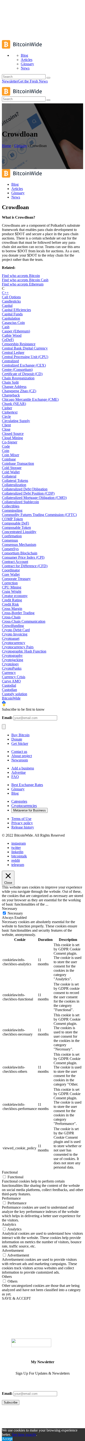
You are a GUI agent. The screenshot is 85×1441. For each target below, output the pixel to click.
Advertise (18, 772)
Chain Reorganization (18, 378)
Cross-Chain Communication (23, 621)
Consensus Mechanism (19, 545)
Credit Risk (10, 604)
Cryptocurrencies (24, 806)
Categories (19, 801)
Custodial (9, 685)
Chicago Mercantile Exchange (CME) (30, 399)
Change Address (14, 387)
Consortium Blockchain (19, 553)
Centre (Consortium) (17, 370)
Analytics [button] (9, 1224)
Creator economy (15, 596)
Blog (15, 793)
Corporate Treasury (16, 579)
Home (6, 146)
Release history (22, 827)
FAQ (15, 777)
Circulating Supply (16, 421)
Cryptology (10, 664)
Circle (6, 416)
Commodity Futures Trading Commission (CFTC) (39, 515)
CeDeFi (8, 340)
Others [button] (7, 1277)
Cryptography (12, 656)
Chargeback (11, 395)
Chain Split (10, 382)
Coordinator (11, 570)
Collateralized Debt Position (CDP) (28, 493)
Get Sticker (19, 743)
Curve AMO (11, 681)
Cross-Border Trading (18, 613)
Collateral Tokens (15, 481)
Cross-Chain (11, 617)
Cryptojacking (12, 660)
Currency (9, 673)
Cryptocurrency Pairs (18, 647)
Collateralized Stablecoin (20, 502)
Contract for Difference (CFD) (24, 566)
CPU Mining (11, 587)
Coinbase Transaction (18, 463)
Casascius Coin (13, 323)
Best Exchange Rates (27, 785)
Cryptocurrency (13, 643)
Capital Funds (12, 314)
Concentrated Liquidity (19, 532)
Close (6, 429)
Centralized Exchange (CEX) (24, 365)
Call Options (11, 297)
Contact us (19, 752)
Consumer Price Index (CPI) (23, 557)
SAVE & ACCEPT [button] (16, 1298)
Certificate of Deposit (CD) (22, 374)
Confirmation (12, 536)
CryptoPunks (11, 668)
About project (21, 756)
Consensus (10, 540)
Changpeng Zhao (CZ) (19, 391)
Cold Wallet (11, 472)
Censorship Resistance (18, 344)
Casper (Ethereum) (16, 331)
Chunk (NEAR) (14, 404)
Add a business (22, 768)
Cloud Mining (12, 438)
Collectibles (10, 506)
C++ (5, 293)
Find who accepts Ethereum (22, 284)
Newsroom (19, 760)
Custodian (9, 690)
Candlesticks (11, 301)
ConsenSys (10, 549)
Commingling (12, 510)
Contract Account (15, 562)
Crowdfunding (13, 626)
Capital (7, 306)
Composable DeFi (15, 523)
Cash (5, 327)
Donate (16, 739)
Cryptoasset (10, 638)
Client (6, 425)
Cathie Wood (11, 335)
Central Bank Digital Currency (25, 348)
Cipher (7, 408)
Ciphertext (9, 412)
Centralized (10, 361)
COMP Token (12, 519)
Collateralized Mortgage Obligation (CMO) (34, 498)
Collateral (9, 476)
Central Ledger (13, 352)
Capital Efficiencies (16, 310)
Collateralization (14, 485)
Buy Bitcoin (20, 735)
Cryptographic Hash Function (24, 651)
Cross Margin (12, 609)
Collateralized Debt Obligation (24, 489)
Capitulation (11, 318)
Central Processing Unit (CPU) (25, 357)
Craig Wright (11, 591)
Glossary (20, 146)
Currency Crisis (13, 677)
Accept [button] (7, 1439)
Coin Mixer (10, 455)
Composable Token (16, 527)
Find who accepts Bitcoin (21, 276)
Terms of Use (21, 819)
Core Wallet (11, 574)
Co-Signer (9, 442)
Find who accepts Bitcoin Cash (25, 280)
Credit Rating (12, 600)
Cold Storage (11, 468)
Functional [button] (10, 1172)
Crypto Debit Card (16, 630)
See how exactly (24, 1434)
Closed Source (13, 434)
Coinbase (9, 459)
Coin (5, 451)
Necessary (15, 913)
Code (6, 446)
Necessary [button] (9, 909)
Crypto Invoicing (14, 634)
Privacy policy (22, 823)
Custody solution (14, 694)
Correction (10, 583)
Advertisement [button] (13, 1250)
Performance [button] (11, 1198)
